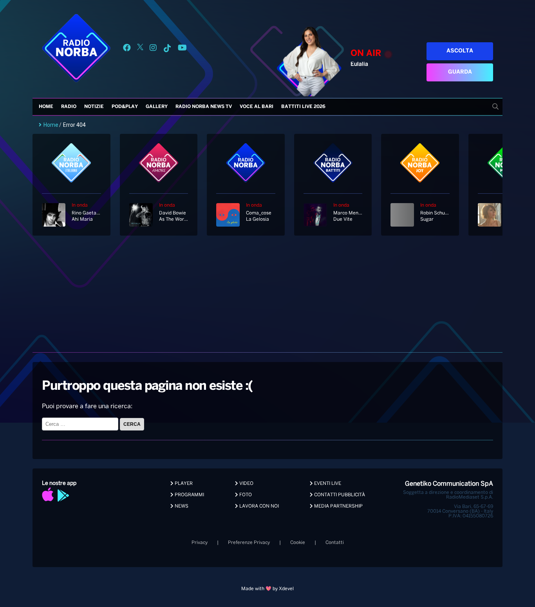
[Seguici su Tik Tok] (167, 49)
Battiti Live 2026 (303, 106)
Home (46, 106)
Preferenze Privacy (249, 542)
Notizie (94, 106)
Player (183, 483)
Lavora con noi (258, 506)
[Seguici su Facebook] (127, 49)
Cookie (297, 542)
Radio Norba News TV (203, 106)
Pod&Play (125, 106)
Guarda (460, 72)
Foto (245, 495)
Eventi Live (327, 483)
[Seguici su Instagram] (153, 49)
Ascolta (459, 51)
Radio (68, 106)
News (181, 506)
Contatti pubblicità (339, 495)
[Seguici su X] (140, 49)
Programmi (189, 495)
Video (245, 483)
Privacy (200, 542)
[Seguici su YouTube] (182, 49)
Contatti (334, 542)
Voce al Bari (256, 106)
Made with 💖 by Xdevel (267, 589)
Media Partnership (338, 506)
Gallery (157, 106)
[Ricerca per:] (81, 424)
